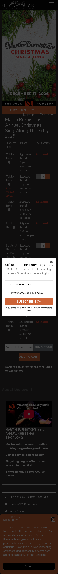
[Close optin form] (52, 262)
